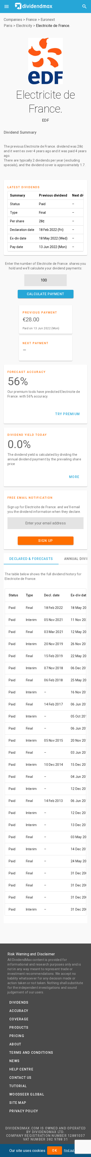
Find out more (73, 1150)
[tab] (31, 558)
